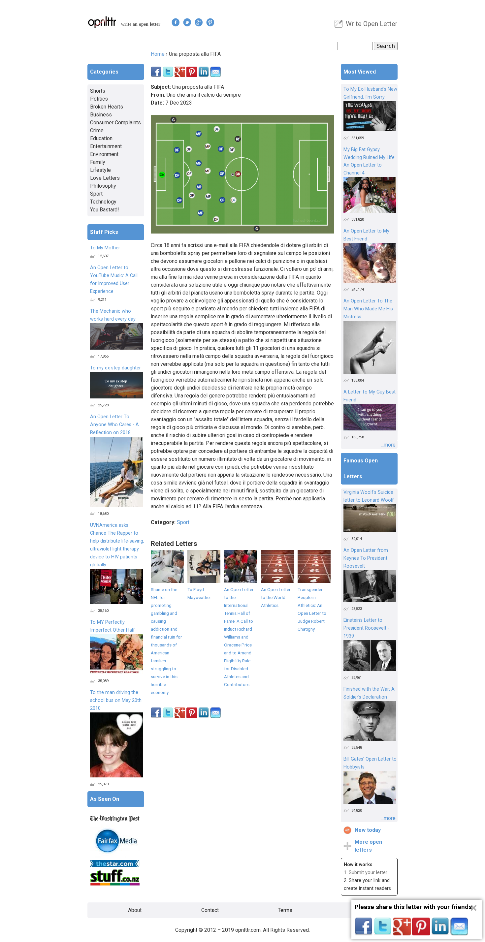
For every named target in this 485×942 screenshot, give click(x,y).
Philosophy (103, 186)
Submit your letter (368, 872)
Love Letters (105, 178)
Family (97, 162)
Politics (99, 99)
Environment (104, 154)
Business (101, 114)
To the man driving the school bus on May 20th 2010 (116, 700)
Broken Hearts (106, 107)
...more (388, 445)
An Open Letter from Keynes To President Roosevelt (365, 558)
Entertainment (106, 146)
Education (101, 138)
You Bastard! (104, 209)
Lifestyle (100, 170)
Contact (210, 910)
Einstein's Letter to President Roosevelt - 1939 (366, 628)
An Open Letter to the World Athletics (276, 597)
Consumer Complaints (115, 122)
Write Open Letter (372, 24)
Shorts (97, 91)
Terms (285, 910)
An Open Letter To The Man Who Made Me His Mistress (368, 309)
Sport (183, 522)
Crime (97, 130)
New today (368, 830)
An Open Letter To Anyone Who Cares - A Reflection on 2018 (114, 424)
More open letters (368, 846)
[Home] (102, 22)
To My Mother (105, 248)
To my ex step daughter (115, 368)
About (135, 910)
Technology (103, 202)
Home (158, 54)
